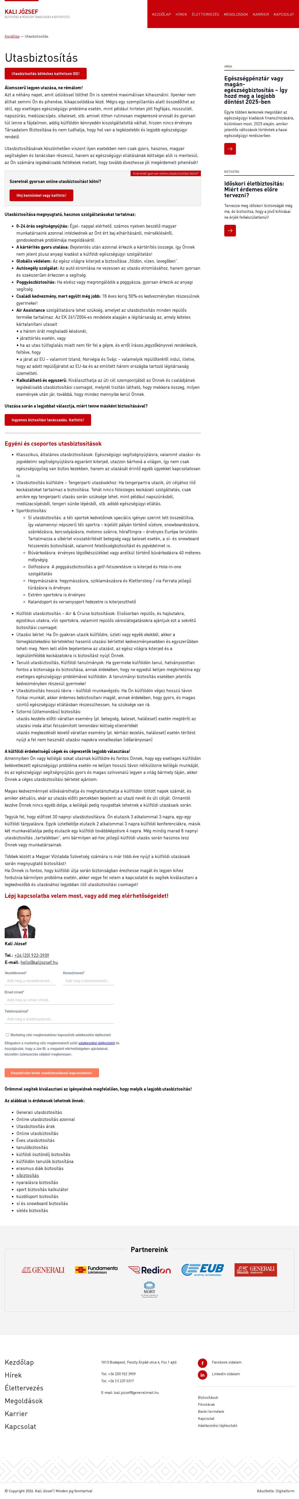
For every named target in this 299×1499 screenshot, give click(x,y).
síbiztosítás (27, 1175)
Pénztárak (206, 1404)
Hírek (181, 14)
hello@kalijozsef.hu (39, 962)
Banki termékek (211, 1411)
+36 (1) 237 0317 (121, 1380)
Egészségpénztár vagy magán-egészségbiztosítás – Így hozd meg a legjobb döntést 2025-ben (255, 90)
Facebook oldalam (227, 1362)
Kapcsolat (284, 14)
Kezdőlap (161, 14)
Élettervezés (205, 14)
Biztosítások (208, 1397)
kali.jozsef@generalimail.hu (136, 1392)
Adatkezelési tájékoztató (217, 1425)
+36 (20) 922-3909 (31, 955)
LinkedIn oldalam (226, 1373)
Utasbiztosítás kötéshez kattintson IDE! (46, 73)
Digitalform (285, 1490)
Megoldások (236, 14)
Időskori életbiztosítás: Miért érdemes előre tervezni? (254, 189)
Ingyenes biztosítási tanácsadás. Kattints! (48, 420)
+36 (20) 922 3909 (122, 1373)
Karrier (261, 14)
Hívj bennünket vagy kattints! (41, 195)
